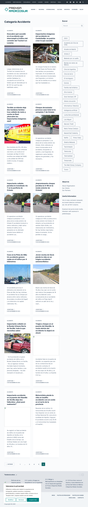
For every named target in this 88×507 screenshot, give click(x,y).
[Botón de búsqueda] (82, 25)
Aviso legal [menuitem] (72, 497)
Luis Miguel (67, 119)
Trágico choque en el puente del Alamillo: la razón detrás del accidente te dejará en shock (45, 328)
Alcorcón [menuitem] (8, 2)
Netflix (66, 138)
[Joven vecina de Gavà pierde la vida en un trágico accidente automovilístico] (46, 274)
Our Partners (66, 190)
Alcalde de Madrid (70, 49)
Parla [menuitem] (59, 2)
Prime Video (77, 138)
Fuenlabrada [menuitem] (26, 2)
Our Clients (65, 188)
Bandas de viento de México (70, 64)
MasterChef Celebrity (71, 133)
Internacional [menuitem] (50, 9)
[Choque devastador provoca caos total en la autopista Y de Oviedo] (46, 124)
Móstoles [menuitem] (53, 2)
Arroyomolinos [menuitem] (17, 2)
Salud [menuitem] (81, 9)
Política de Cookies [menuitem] (78, 495)
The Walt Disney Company (72, 165)
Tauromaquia (68, 147)
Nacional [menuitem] (41, 9)
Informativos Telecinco (71, 106)
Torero (66, 169)
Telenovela (67, 151)
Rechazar (21, 500)
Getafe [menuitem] (34, 2)
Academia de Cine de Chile (71, 44)
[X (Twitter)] (70, 2)
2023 (65, 38)
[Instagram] (73, 2)
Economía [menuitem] (75, 9)
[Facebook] (67, 2)
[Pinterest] (77, 2)
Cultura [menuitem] (59, 9)
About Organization (68, 186)
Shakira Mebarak (69, 142)
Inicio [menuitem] (53, 495)
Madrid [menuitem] (46, 2)
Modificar (10, 500)
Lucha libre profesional (71, 115)
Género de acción (70, 101)
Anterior (10, 464)
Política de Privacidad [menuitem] (63, 495)
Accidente (10, 30)
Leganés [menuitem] (40, 2)
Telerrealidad (68, 156)
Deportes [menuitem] (67, 9)
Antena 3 (67, 54)
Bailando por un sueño (71, 58)
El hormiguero (68, 78)
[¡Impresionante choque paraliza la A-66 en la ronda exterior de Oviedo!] (46, 203)
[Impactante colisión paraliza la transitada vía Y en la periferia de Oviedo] (17, 203)
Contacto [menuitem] (81, 497)
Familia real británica (71, 87)
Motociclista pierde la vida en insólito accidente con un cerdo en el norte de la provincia (45, 399)
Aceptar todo (33, 500)
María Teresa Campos (71, 128)
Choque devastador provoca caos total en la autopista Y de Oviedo (46, 110)
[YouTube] (80, 2)
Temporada (67, 160)
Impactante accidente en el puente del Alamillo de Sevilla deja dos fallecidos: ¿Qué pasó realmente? (17, 399)
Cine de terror (68, 74)
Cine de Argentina (70, 69)
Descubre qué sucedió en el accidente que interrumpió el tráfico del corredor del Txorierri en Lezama (17, 38)
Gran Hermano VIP (70, 97)
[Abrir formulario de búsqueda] (83, 2)
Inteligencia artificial (70, 110)
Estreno (66, 83)
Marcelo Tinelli (68, 124)
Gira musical (68, 92)
